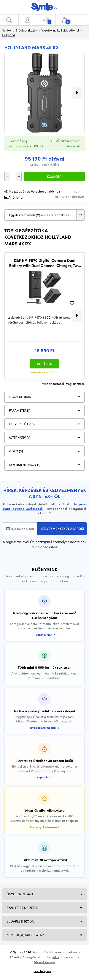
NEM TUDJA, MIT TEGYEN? (25, 934)
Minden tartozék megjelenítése (63, 383)
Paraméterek (19, 410)
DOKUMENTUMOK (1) (24, 464)
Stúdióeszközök (26, 30)
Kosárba (54, 176)
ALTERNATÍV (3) (19, 437)
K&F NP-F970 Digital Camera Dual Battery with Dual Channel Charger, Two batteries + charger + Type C (44, 263)
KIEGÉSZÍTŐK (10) (22, 424)
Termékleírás (20, 396)
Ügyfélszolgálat (20, 894)
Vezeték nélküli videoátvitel (60, 30)
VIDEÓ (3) (16, 451)
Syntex (6, 30)
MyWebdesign (44, 961)
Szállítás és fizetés (22, 907)
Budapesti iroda (20, 921)
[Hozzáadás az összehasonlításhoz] (72, 302)
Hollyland (8, 35)
